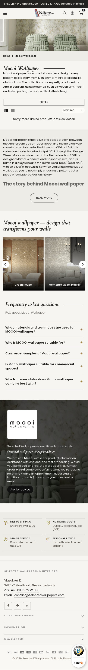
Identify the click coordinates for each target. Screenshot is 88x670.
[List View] (13, 110)
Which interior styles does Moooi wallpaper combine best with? (39, 381)
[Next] (83, 264)
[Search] (65, 13)
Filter (44, 102)
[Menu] (5, 13)
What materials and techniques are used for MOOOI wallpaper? (40, 329)
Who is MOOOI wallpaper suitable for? (35, 342)
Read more (44, 198)
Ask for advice (20, 489)
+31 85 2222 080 (27, 590)
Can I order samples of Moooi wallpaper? (37, 353)
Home (6, 56)
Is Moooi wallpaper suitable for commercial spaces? (39, 366)
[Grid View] (6, 110)
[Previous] (5, 264)
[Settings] (72, 13)
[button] (81, 13)
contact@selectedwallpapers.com (39, 595)
